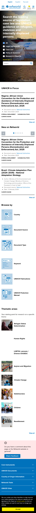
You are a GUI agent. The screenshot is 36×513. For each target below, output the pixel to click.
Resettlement (19, 421)
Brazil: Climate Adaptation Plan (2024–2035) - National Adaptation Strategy (16, 173)
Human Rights (19, 338)
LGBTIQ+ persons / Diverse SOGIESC (21, 352)
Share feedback (12, 456)
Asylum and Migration (22, 366)
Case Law (9, 49)
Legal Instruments (13, 46)
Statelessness (19, 394)
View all (32, 122)
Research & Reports (13, 56)
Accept (18, 509)
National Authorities (23, 109)
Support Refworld (29, 8)
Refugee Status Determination (20, 324)
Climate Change (20, 380)
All (7, 43)
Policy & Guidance (13, 53)
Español (17, 2)
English (10, 2)
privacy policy (21, 501)
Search (24, 8)
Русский (25, 2)
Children (17, 407)
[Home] (11, 7)
